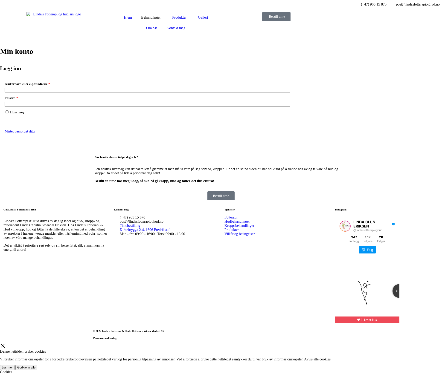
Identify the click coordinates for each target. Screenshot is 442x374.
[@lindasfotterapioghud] (345, 226)
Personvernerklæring (105, 338)
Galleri (203, 17)
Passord (17, 97)
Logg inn (14, 121)
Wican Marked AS (154, 331)
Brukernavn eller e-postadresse (33, 83)
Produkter (179, 17)
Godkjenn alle (26, 367)
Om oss (151, 28)
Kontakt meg (175, 28)
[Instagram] (9, 265)
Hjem (128, 17)
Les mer (7, 367)
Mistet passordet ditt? (20, 131)
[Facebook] (20, 265)
